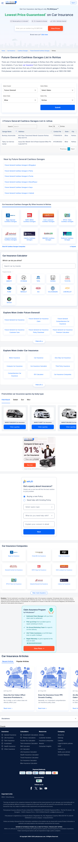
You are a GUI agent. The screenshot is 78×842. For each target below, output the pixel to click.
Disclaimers (6, 718)
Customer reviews (45, 738)
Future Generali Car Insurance (14, 320)
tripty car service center (8, 143)
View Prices (55, 28)
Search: (10, 126)
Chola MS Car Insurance (39, 556)
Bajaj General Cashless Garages (10, 220)
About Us (61, 735)
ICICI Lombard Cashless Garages (48, 220)
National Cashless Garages (67, 239)
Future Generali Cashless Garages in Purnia (19, 176)
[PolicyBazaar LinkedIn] (41, 788)
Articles (41, 735)
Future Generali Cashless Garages (39, 50)
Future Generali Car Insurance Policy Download (38, 331)
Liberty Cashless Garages (29, 239)
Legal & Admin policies (65, 743)
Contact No (57, 131)
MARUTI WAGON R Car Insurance (15, 422)
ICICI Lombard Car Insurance (64, 570)
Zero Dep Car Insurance (63, 358)
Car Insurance (11, 50)
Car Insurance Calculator (38, 366)
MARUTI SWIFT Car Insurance (43, 422)
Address (21, 131)
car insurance (28, 65)
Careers (60, 740)
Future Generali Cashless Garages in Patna (19, 171)
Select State (6, 96)
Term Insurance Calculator (29, 743)
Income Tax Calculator (27, 740)
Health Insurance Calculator (29, 755)
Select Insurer (7, 86)
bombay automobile (8, 135)
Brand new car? (39, 34)
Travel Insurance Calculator (29, 757)
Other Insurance (9, 749)
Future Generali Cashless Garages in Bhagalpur (20, 165)
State (66, 131)
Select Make (44, 86)
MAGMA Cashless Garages (48, 239)
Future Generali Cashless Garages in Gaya (18, 187)
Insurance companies (46, 740)
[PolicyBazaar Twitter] (36, 788)
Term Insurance (9, 740)
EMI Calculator (25, 746)
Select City (43, 96)
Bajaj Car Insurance (13, 556)
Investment (8, 743)
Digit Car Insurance (64, 556)
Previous (63, 149)
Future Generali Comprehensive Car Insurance (62, 321)
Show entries (57, 126)
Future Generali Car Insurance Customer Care (14, 331)
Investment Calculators (30, 735)
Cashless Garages (23, 50)
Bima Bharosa (10, 797)
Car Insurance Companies (62, 374)
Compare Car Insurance (14, 366)
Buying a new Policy (35, 496)
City (73, 131)
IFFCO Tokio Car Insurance (13, 584)
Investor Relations (64, 755)
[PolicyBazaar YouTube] (46, 788)
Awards (41, 743)
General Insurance (10, 735)
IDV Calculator (38, 374)
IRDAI (3, 797)
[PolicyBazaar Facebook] (31, 788)
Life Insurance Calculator (28, 752)
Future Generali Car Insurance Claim (38, 320)
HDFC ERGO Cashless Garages (29, 220)
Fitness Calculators (29, 738)
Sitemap (60, 738)
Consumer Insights (45, 746)
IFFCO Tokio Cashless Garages (67, 220)
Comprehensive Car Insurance (14, 374)
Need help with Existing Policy (39, 500)
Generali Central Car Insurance (14, 570)
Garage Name (6, 131)
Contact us (61, 749)
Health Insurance (9, 746)
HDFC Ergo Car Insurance (39, 570)
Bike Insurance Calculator (28, 763)
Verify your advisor (64, 752)
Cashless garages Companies (16, 246)
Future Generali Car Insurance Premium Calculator (63, 331)
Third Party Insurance (63, 366)
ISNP (59, 746)
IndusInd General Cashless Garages (10, 239)
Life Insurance (9, 738)
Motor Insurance (14, 358)
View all (38, 341)
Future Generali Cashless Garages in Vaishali (19, 193)
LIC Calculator (25, 749)
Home (3, 50)
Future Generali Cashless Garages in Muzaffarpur (21, 182)
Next (73, 149)
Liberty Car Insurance (64, 584)
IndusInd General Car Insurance (39, 584)
